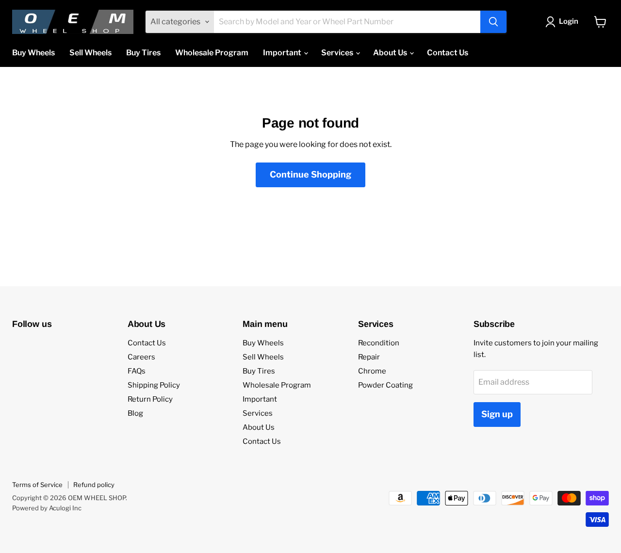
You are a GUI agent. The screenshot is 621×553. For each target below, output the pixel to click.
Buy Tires (143, 52)
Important (283, 52)
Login (568, 21)
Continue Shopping (310, 174)
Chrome (372, 371)
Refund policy (93, 484)
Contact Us (447, 52)
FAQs (137, 371)
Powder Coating (385, 385)
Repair (369, 357)
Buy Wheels (33, 52)
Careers (141, 357)
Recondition (378, 343)
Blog (135, 413)
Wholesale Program (211, 52)
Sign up (497, 414)
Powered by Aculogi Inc (47, 508)
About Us (391, 52)
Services (338, 52)
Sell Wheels (90, 52)
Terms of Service (37, 484)
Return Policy (150, 399)
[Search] (493, 22)
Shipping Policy (154, 385)
